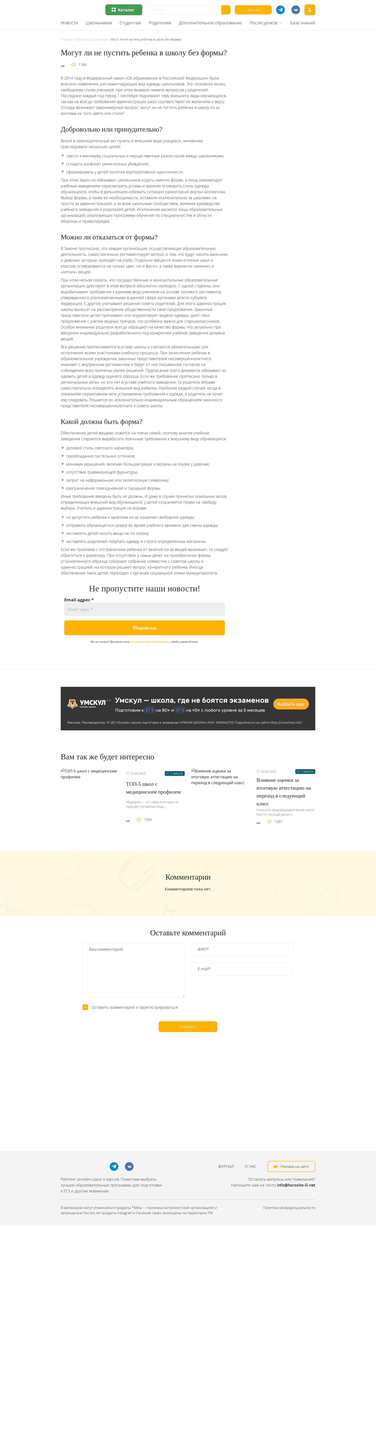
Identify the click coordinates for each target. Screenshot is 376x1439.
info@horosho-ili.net (296, 1185)
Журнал (253, 9)
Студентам (130, 23)
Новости (69, 23)
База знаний (302, 23)
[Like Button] (62, 66)
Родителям (160, 23)
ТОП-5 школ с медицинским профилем (153, 788)
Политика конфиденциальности (289, 1207)
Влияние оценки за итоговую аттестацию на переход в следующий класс (284, 791)
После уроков (263, 23)
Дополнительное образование (210, 23)
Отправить (188, 1026)
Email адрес (79, 600)
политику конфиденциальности (150, 641)
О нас (251, 1166)
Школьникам (99, 23)
